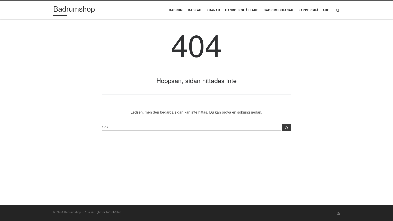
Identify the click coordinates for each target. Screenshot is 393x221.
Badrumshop (72, 212)
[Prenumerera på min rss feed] (338, 213)
